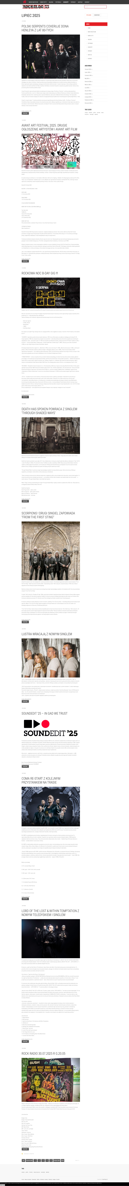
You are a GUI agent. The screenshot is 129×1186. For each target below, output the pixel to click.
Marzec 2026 (88, 84)
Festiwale (58, 2)
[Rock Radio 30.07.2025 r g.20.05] (51, 1080)
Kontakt (87, 2)
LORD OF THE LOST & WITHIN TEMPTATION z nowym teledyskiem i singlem (50, 913)
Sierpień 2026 (88, 69)
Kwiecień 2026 (89, 81)
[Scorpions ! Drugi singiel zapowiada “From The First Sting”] (51, 550)
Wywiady (73, 2)
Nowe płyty (43, 2)
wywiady (96, 114)
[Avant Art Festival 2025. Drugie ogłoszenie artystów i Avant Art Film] (51, 151)
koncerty (98, 112)
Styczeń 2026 (88, 90)
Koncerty (65, 2)
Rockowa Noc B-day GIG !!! (40, 273)
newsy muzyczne (37, 1172)
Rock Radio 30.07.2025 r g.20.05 (43, 1053)
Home (89, 28)
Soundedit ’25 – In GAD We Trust (45, 713)
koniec (62, 1160)
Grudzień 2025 (89, 94)
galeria (94, 112)
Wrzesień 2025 (89, 103)
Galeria (51, 2)
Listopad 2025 (89, 97)
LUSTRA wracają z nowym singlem (47, 634)
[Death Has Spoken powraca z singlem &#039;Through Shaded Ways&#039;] (51, 435)
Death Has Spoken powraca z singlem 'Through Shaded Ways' (49, 411)
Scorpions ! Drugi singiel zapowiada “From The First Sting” (48, 515)
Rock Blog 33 (104, 1179)
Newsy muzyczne (33, 2)
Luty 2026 (87, 87)
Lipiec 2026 (88, 72)
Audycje (80, 2)
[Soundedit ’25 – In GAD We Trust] (51, 728)
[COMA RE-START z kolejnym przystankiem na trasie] (51, 806)
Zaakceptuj (2, 1185)
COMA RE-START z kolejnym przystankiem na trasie (41, 780)
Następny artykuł (57, 1160)
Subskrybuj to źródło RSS (29, 1153)
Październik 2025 (89, 100)
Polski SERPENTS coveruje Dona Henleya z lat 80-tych (45, 28)
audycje (86, 112)
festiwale (90, 112)
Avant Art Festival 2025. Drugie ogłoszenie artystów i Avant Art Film (49, 127)
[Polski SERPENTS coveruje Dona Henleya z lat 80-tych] (51, 57)
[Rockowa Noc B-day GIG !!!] (51, 293)
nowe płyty (92, 114)
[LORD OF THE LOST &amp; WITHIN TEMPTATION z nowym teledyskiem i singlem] (51, 938)
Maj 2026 (87, 78)
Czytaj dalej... (25, 113)
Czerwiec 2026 (89, 75)
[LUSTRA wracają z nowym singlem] (51, 657)
